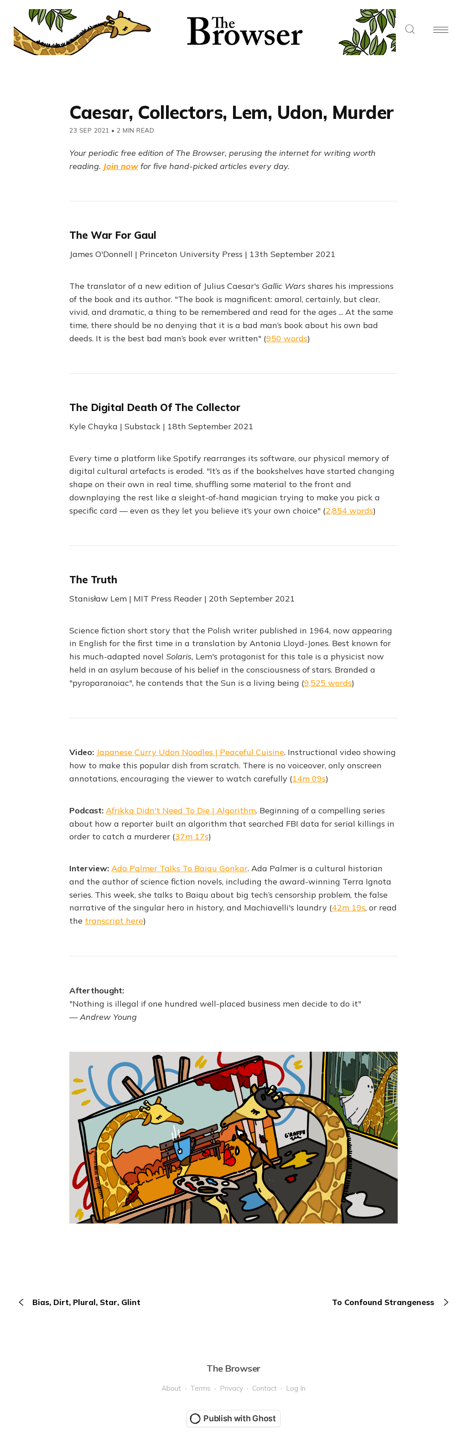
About (171, 1388)
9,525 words (328, 683)
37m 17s (191, 836)
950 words (286, 338)
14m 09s (309, 778)
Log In (296, 1388)
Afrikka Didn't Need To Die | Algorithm (181, 810)
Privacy (231, 1388)
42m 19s (348, 907)
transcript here (114, 920)
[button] (410, 30)
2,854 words (349, 510)
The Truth (93, 579)
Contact (264, 1388)
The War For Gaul (112, 235)
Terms (200, 1388)
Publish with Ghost (239, 1418)
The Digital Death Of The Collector (154, 407)
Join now (120, 166)
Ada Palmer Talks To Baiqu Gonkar (179, 868)
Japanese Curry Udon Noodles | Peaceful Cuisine (190, 752)
